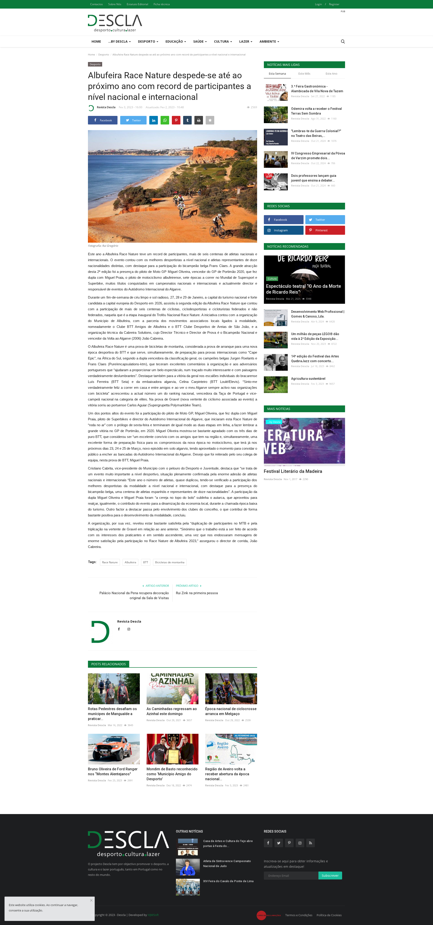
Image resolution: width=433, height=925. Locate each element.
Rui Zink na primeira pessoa (197, 593)
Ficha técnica (162, 4)
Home (96, 41)
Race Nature (110, 562)
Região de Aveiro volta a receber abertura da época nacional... (227, 774)
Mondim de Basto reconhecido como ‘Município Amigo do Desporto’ (172, 774)
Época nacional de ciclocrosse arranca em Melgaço (230, 711)
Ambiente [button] (268, 41)
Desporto (103, 54)
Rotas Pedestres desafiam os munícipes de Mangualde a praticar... (112, 714)
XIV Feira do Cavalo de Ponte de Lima (228, 881)
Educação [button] (175, 41)
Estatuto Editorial (137, 4)
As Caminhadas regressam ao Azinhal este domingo (172, 711)
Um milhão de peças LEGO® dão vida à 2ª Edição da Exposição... (315, 336)
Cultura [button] (222, 41)
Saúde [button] (199, 41)
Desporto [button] (147, 41)
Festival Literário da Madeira (293, 471)
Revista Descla (106, 107)
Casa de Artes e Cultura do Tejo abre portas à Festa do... (228, 843)
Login (318, 4)
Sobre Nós (114, 4)
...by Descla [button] (118, 41)
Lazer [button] (244, 41)
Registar (334, 4)
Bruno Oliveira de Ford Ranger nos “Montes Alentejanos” (113, 771)
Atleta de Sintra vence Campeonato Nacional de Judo (227, 863)
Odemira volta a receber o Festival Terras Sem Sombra (316, 111)
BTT (145, 562)
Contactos (96, 4)
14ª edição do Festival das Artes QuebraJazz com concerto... (315, 358)
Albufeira (130, 562)
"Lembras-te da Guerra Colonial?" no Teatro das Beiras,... (316, 133)
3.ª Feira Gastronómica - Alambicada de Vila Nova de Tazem (317, 89)
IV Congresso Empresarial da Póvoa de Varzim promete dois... (318, 156)
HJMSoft (153, 915)
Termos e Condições (298, 915)
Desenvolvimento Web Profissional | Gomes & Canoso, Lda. (317, 314)
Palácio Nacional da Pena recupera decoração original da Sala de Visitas (134, 595)
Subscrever (330, 875)
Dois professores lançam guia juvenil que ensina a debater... (313, 178)
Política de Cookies (329, 915)
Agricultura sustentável (308, 378)
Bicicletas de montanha (169, 562)
